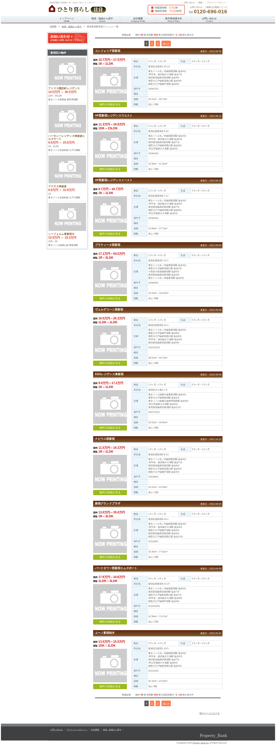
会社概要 (138, 19)
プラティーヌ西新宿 (107, 244)
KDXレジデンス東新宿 (109, 374)
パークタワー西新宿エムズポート (116, 568)
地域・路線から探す (102, 19)
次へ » (166, 43)
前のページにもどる (209, 713)
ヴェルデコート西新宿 (109, 309)
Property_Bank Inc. (201, 743)
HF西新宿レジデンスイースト (114, 180)
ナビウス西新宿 (105, 438)
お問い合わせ (209, 19)
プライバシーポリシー (216, 2)
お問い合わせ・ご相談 (193, 2)
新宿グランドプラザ (107, 503)
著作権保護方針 (173, 19)
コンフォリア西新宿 (107, 50)
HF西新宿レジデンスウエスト (114, 115)
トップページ (66, 19)
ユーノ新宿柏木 (105, 632)
